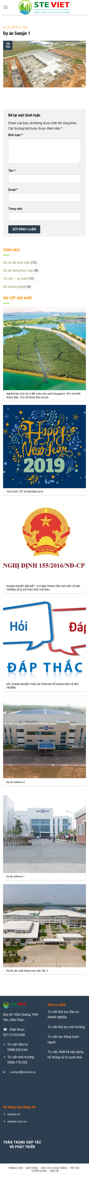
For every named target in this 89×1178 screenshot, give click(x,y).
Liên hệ (54, 1170)
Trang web (15, 209)
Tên (12, 171)
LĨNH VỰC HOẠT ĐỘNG (54, 1168)
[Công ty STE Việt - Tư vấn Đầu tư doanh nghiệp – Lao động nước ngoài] (44, 7)
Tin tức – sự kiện (15, 279)
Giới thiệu (31, 1168)
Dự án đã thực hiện (15, 27)
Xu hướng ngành (14, 287)
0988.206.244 (17, 1050)
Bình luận (15, 135)
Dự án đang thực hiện (18, 270)
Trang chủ (15, 1168)
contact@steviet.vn (23, 1072)
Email (13, 190)
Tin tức (74, 1168)
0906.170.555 (17, 1062)
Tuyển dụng (39, 1170)
